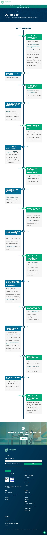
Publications (27, 499)
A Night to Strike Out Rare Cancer (31, 506)
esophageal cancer (10, 299)
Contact (26, 485)
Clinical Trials (7, 497)
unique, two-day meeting (33, 262)
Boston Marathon (27, 510)
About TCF (27, 470)
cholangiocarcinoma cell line (14, 335)
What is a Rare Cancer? (9, 492)
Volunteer (6, 525)
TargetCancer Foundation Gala (30, 503)
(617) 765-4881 (7, 455)
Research (26, 490)
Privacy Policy (36, 529)
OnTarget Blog (27, 482)
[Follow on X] (13, 474)
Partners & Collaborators (29, 475)
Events (26, 501)
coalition (30, 220)
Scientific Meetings (28, 495)
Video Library (7, 499)
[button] (44, 2)
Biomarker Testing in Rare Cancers (11, 495)
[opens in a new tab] (7, 474)
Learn (6, 490)
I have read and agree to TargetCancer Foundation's (13, 463)
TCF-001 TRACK (27, 492)
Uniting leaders (30, 90)
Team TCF (29, 178)
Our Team (26, 473)
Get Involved (7, 516)
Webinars (26, 497)
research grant (34, 311)
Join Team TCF (7, 521)
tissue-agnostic (32, 92)
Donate (8, 470)
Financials (26, 480)
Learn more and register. (23, 7)
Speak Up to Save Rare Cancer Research (12, 523)
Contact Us (23, 438)
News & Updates (27, 477)
